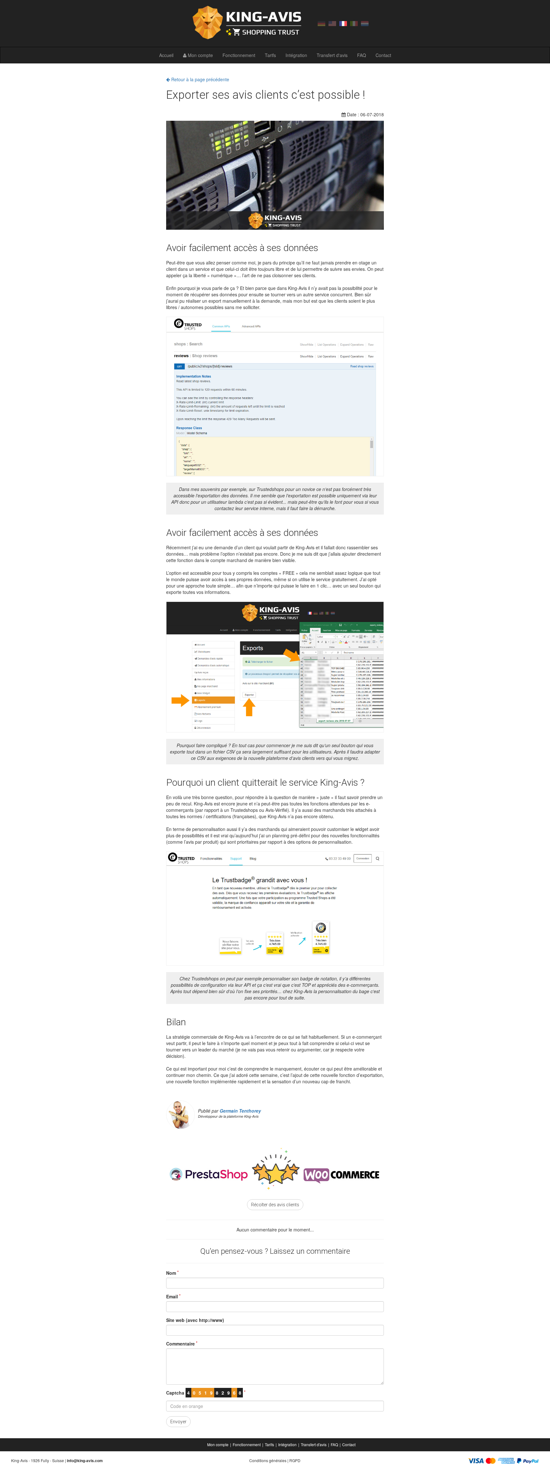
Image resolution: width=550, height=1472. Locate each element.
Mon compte (200, 55)
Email (173, 1296)
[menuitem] (218, 1444)
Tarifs (270, 55)
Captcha (205, 1392)
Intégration (296, 55)
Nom (172, 1273)
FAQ (361, 55)
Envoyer (178, 1421)
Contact (383, 55)
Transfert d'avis (332, 55)
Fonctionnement (238, 55)
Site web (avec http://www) (195, 1320)
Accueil (166, 55)
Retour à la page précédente (199, 79)
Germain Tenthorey (240, 1111)
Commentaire (181, 1343)
